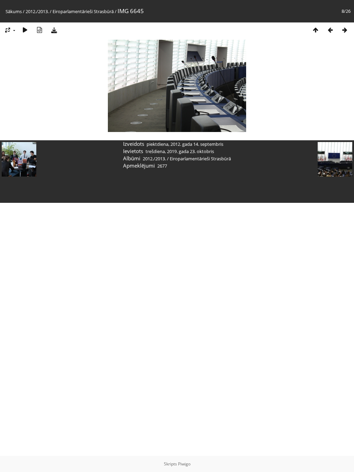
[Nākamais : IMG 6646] (344, 30)
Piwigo (184, 464)
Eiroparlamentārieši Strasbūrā (83, 11)
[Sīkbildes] (315, 30)
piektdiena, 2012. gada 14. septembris (185, 144)
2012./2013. (37, 11)
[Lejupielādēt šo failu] (54, 30)
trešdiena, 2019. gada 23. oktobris (180, 151)
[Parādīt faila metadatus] (39, 30)
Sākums (14, 11)
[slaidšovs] (25, 30)
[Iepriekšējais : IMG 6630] (330, 30)
